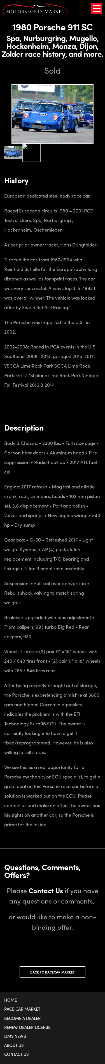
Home (10, 1000)
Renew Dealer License (27, 1027)
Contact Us (16, 1054)
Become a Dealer (22, 1018)
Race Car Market (22, 1009)
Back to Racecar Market (52, 972)
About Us (14, 1045)
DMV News (15, 1036)
